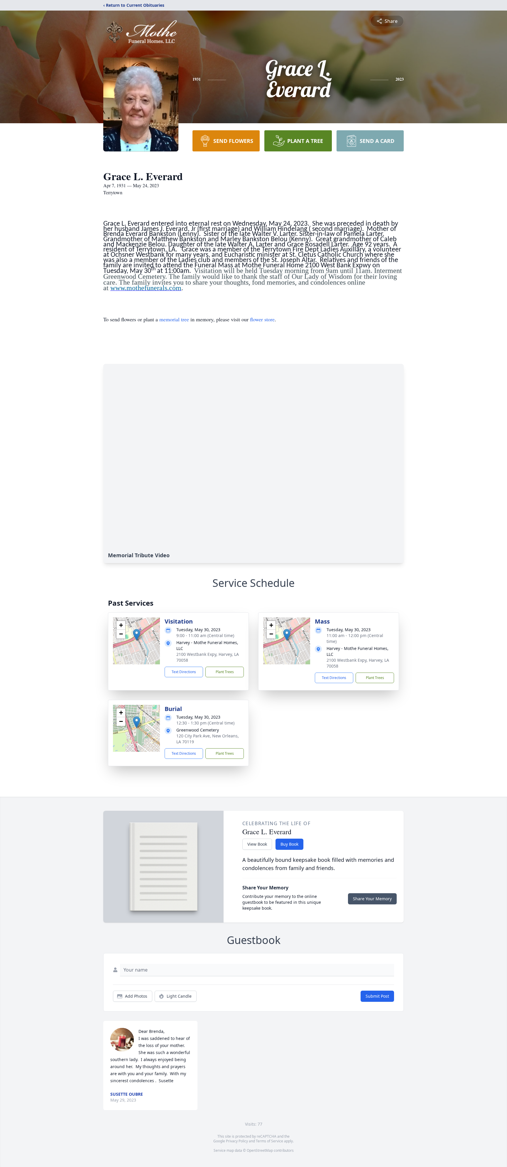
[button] (136, 635)
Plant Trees (225, 671)
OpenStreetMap (260, 1150)
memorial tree (174, 319)
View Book (257, 844)
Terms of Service (269, 1141)
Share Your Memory (372, 898)
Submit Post (377, 996)
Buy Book (289, 844)
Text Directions (184, 671)
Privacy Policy (237, 1141)
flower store (262, 319)
